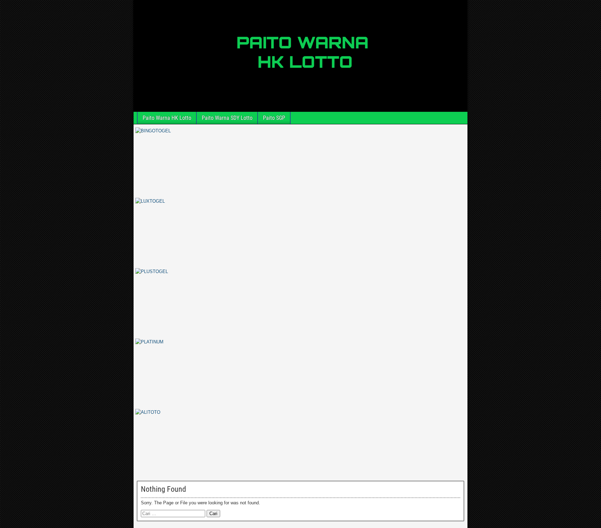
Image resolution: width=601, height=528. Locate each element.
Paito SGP (274, 118)
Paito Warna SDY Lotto (227, 118)
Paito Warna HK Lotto (167, 118)
